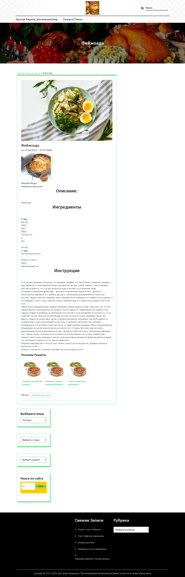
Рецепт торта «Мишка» (89, 529)
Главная (20, 73)
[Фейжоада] (36, 166)
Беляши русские (86, 542)
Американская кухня (41, 395)
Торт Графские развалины (91, 536)
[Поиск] (142, 8)
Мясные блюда (33, 73)
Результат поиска (72, 19)
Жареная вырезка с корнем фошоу (92, 558)
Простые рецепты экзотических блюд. (37, 19)
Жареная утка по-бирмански (92, 549)
